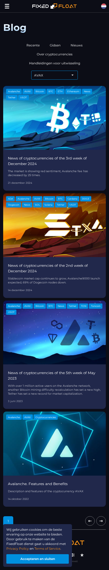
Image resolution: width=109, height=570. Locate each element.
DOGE (85, 198)
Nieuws (77, 45)
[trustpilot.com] (82, 555)
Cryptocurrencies (45, 417)
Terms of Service (47, 548)
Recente (33, 45)
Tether (12, 97)
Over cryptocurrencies (54, 54)
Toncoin (96, 306)
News (87, 91)
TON (83, 306)
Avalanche (14, 91)
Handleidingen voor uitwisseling (54, 63)
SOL (37, 204)
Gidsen (55, 45)
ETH (60, 91)
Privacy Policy (17, 548)
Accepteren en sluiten (37, 559)
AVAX (27, 91)
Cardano (72, 198)
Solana (48, 204)
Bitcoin (39, 91)
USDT (23, 97)
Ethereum (73, 91)
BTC (50, 91)
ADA (10, 198)
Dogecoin (13, 204)
